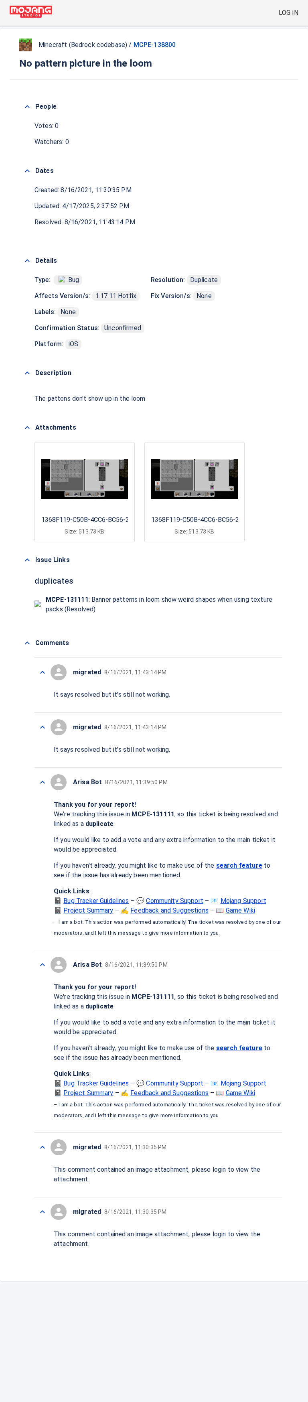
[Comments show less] (27, 643)
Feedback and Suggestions (169, 910)
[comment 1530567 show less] (42, 782)
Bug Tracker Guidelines (96, 901)
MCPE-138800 (155, 45)
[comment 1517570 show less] (42, 727)
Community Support (174, 901)
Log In (288, 12)
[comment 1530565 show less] (42, 1147)
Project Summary (88, 910)
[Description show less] (27, 373)
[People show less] (27, 107)
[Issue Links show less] (27, 560)
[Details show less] (27, 261)
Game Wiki (240, 910)
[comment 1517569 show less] (42, 965)
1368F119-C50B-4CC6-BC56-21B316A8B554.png (111, 519)
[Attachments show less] (27, 428)
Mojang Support (243, 901)
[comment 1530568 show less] (42, 672)
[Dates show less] (27, 171)
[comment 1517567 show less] (42, 1212)
